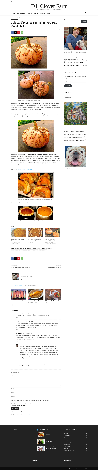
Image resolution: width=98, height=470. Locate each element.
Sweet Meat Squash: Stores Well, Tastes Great (27, 321)
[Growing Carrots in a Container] (18, 294)
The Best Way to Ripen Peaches (53, 433)
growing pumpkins (36, 248)
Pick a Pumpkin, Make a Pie (34, 239)
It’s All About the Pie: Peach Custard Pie (20, 267)
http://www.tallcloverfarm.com (26, 276)
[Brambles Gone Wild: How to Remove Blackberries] (41, 448)
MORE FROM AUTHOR (30, 286)
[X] (15, 32)
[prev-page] (11, 305)
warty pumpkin (35, 250)
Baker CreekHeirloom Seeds (25, 169)
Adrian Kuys (19, 333)
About (29, 1)
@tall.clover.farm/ (57, 423)
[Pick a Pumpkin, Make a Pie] (35, 232)
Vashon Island (22, 1)
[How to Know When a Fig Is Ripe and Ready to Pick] (41, 441)
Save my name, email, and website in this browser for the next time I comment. (30, 400)
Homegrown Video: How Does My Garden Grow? (28, 364)
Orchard (37, 1)
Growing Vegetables (18, 17)
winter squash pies (42, 250)
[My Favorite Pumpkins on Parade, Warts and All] (52, 232)
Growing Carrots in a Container (17, 300)
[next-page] (14, 305)
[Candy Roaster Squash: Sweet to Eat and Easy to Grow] (35, 294)
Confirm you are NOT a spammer (19, 411)
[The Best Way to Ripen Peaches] (41, 434)
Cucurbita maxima (18, 248)
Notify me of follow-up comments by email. (21, 403)
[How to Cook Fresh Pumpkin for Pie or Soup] (18, 232)
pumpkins (28, 250)
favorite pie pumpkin (27, 248)
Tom (13, 29)
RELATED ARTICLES (17, 286)
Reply (17, 317)
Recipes (32, 1)
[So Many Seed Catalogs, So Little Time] (53, 294)
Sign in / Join (13, 1)
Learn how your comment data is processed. (39, 414)
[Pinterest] (18, 32)
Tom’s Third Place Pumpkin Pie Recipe (25, 314)
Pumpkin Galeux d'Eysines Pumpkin (18, 250)
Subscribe (68, 85)
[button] (85, 13)
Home (18, 1)
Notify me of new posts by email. (19, 405)
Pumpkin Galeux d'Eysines (47, 248)
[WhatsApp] (22, 32)
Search (65, 19)
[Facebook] (12, 32)
